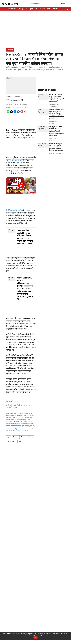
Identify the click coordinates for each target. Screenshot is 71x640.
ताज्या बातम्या (12, 9)
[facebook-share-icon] (15, 112)
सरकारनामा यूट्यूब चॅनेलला (13, 430)
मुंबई (31, 9)
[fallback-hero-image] (43, 97)
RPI (20, 441)
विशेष (49, 9)
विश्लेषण (42, 9)
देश (26, 9)
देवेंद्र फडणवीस (16, 160)
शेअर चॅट (32, 426)
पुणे (36, 9)
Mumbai (8, 417)
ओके (35, 638)
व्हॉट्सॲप (17, 428)
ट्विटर (23, 426)
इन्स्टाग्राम (27, 426)
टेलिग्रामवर (9, 428)
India (27, 415)
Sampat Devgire (15, 100)
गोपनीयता (25, 635)
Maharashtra (22, 415)
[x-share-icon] (11, 112)
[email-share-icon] (21, 112)
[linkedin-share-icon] (18, 112)
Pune (31, 415)
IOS (31, 422)
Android (25, 422)
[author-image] (7, 100)
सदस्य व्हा (15, 401)
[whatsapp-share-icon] (8, 112)
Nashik (15, 437)
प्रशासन (55, 9)
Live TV (63, 4)
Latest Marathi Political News (18, 413)
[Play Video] (21, 186)
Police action (11, 441)
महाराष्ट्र (21, 9)
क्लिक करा (15, 407)
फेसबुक (19, 426)
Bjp (9, 437)
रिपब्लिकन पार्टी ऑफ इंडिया (14, 210)
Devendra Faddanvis (27, 437)
